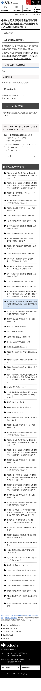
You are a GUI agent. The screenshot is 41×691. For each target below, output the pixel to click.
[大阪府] (10, 2)
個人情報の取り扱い (9, 635)
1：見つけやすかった (13, 147)
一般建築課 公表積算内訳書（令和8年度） (22, 221)
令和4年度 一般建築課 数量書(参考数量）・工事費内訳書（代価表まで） (20, 267)
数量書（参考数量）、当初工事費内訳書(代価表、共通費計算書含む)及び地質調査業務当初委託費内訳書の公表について (21, 512)
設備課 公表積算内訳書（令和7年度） (20, 281)
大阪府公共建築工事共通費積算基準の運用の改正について (22, 368)
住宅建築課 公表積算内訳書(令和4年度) (21, 586)
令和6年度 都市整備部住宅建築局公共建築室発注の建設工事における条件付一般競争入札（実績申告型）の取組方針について (22, 452)
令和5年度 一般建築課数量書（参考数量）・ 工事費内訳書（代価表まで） (20, 521)
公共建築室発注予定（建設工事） (19, 337)
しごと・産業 (13, 615)
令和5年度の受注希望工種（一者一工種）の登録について (21, 461)
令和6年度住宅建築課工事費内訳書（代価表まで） (21, 247)
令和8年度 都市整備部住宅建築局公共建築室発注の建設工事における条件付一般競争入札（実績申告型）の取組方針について (22, 185)
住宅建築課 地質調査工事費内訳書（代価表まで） (22, 605)
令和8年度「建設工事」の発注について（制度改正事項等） (21, 194)
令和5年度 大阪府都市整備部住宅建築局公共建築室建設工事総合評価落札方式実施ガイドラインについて (22, 477)
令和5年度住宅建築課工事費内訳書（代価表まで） (21, 529)
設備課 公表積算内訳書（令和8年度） (20, 233)
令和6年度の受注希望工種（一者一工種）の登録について (21, 426)
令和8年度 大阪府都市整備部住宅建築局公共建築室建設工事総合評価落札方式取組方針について (22, 175)
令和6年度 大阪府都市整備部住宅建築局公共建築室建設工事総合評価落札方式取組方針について (22, 442)
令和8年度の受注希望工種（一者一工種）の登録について (21, 209)
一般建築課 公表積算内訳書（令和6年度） (22, 570)
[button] (28, 2)
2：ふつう (22, 138)
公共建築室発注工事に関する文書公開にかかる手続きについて (22, 559)
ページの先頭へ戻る (37, 646)
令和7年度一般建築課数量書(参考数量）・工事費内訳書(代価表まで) (22, 240)
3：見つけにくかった (13, 150)
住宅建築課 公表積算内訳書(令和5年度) (21, 580)
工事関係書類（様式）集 (15, 402)
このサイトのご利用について (11, 625)
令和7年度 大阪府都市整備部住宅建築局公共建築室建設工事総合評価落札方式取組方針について (22, 304)
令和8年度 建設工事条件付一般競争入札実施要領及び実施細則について (22, 202)
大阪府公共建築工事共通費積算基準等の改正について (22, 353)
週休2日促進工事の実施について (18, 342)
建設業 (26, 615)
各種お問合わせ (26, 667)
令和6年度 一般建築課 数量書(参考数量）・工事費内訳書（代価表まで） (20, 260)
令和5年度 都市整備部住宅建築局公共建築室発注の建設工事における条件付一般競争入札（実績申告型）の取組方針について (22, 487)
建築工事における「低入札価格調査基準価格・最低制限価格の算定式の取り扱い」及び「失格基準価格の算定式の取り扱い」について (22, 378)
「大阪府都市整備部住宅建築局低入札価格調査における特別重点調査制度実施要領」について (22, 394)
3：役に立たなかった (13, 141)
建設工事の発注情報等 (15, 167)
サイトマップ (7, 638)
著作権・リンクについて (10, 628)
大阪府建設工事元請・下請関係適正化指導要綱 (22, 597)
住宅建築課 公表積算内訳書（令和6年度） (22, 575)
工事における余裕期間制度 (16, 326)
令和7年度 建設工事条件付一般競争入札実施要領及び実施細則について (22, 313)
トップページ (4, 615)
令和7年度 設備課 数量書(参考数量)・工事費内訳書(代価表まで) (22, 227)
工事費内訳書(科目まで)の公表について (21, 565)
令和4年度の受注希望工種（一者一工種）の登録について (21, 496)
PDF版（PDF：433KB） (22, 59)
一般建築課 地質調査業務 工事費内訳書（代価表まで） (21, 551)
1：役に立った (11, 138)
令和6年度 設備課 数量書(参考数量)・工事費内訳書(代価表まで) (22, 275)
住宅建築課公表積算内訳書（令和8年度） (21, 216)
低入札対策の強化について (16, 387)
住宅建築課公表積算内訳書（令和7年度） (21, 254)
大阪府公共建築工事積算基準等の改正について (22, 361)
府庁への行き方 (6, 667)
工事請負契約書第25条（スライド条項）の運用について (22, 419)
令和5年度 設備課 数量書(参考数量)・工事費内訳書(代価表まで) (22, 536)
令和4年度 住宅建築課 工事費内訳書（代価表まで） (22, 544)
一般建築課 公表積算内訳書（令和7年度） (22, 286)
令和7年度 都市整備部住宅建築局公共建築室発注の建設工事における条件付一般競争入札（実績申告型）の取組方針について (22, 294)
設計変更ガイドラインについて (18, 412)
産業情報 (20, 615)
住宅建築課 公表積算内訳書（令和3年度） (22, 591)
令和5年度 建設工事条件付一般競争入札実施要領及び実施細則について (22, 469)
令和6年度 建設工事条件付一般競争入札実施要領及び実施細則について (22, 434)
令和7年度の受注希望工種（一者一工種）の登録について (21, 320)
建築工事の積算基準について (17, 347)
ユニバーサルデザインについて (12, 631)
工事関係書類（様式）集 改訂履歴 (19, 407)
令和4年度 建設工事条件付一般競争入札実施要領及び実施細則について (22, 504)
